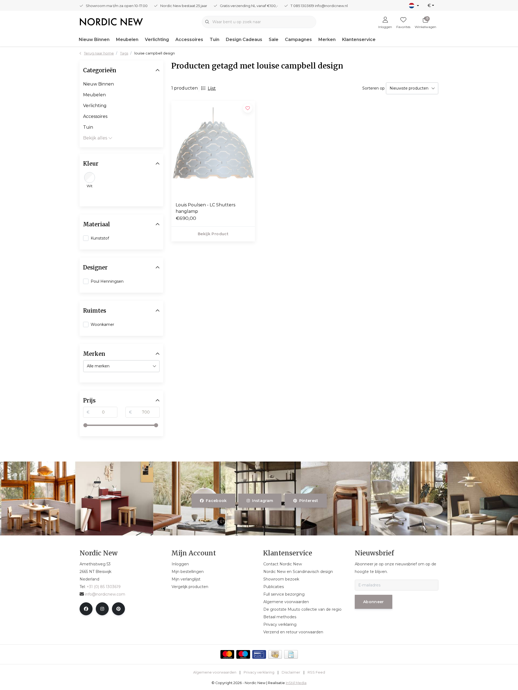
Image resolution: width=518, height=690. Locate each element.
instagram (262, 500)
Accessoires (189, 39)
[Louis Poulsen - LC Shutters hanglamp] (213, 149)
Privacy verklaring (259, 672)
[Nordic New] (111, 21)
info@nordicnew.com (105, 594)
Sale (273, 39)
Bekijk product (213, 233)
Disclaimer (291, 672)
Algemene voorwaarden (214, 672)
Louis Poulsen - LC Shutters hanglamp (205, 208)
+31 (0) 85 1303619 (104, 586)
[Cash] (275, 654)
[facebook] (86, 608)
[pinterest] (118, 608)
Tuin (214, 39)
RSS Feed (316, 672)
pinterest (308, 500)
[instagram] (102, 608)
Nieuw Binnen (94, 39)
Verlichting (157, 39)
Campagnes (298, 39)
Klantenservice (359, 39)
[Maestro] (243, 654)
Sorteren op (373, 88)
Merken (327, 39)
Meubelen (127, 39)
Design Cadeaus (244, 39)
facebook (216, 500)
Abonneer (373, 601)
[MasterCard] (227, 654)
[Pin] (259, 654)
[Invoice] (291, 654)
